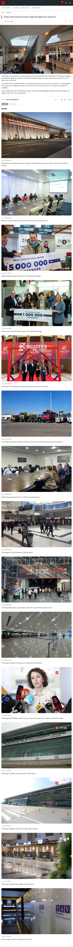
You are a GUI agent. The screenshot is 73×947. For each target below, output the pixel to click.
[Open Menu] (70, 2)
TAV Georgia (13, 104)
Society (5, 104)
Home (3, 12)
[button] (6, 8)
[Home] (3, 2)
